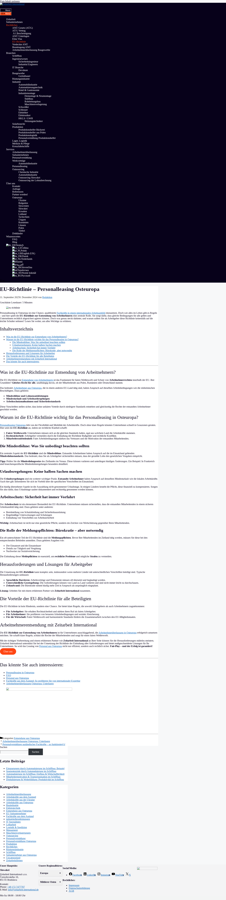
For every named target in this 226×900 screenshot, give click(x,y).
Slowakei (23, 208)
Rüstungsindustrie (21, 78)
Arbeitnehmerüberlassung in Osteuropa (118, 632)
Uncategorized (13, 857)
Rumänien (23, 222)
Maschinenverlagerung (36, 104)
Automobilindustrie (27, 84)
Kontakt (16, 186)
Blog (14, 242)
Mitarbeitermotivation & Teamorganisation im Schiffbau (33, 776)
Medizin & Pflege (21, 143)
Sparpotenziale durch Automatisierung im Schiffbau (31, 771)
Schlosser (23, 109)
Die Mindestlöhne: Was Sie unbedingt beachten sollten (38, 342)
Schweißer (23, 107)
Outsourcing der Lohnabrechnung (34, 180)
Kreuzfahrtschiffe (20, 146)
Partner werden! (20, 194)
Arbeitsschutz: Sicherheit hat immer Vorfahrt (33, 347)
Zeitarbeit (10, 19)
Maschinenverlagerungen (18, 833)
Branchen (11, 53)
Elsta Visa (17, 39)
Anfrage (16, 189)
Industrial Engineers (28, 64)
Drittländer (17, 233)
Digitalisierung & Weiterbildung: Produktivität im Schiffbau (35, 779)
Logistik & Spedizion (16, 827)
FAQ (14, 239)
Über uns (10, 183)
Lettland (22, 214)
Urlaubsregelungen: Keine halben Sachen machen (36, 345)
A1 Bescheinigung (21, 33)
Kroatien (22, 211)
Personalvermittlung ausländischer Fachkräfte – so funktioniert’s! (33, 744)
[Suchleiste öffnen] (2, 7)
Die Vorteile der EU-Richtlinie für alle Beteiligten (30, 356)
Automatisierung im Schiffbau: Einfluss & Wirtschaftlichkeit (35, 774)
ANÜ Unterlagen (20, 36)
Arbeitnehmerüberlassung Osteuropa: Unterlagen (30, 683)
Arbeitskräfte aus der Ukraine (20, 799)
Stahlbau (29, 98)
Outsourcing (18, 169)
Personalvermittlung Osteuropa (21, 841)
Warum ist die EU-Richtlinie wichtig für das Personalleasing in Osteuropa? (42, 339)
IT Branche (17, 67)
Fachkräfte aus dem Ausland (20, 816)
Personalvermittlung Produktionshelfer (37, 138)
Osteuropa (17, 197)
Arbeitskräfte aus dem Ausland (21, 797)
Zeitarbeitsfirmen (14, 860)
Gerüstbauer (24, 76)
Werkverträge (18, 160)
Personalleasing (19, 166)
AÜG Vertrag (19, 30)
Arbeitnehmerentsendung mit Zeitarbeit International (31, 358)
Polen (21, 228)
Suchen (3, 747)
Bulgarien (23, 203)
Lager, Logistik (19, 140)
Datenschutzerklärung (79, 888)
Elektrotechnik (13, 808)
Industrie (16, 82)
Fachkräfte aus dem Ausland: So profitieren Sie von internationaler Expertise (43, 681)
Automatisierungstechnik (30, 87)
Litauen (22, 225)
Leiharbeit (11, 824)
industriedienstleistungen (18, 819)
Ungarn (22, 219)
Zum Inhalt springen (10, 1)
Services (10, 149)
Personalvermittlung (22, 157)
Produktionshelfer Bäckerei (31, 129)
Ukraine (22, 200)
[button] (51, 873)
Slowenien (23, 206)
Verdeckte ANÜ (20, 44)
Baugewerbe (18, 73)
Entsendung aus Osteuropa (27, 738)
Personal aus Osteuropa (50, 646)
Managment (12, 830)
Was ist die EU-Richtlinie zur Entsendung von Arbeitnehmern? (36, 336)
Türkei (21, 230)
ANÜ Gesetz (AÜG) (22, 28)
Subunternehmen (14, 22)
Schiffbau (17, 55)
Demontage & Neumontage (38, 96)
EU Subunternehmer (16, 813)
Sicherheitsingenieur (28, 61)
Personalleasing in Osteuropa (20, 672)
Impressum (74, 885)
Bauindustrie (12, 805)
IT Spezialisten (13, 822)
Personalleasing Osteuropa (13, 425)
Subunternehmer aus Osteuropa (21, 855)
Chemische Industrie (28, 172)
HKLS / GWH (25, 118)
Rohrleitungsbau (33, 101)
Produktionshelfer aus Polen (32, 132)
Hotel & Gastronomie (28, 90)
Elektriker (23, 112)
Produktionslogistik (27, 135)
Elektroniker (24, 115)
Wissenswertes (13, 236)
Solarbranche (18, 124)
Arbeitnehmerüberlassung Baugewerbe (31, 50)
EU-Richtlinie (19, 41)
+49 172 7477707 (16, 887)
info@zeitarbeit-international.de (23, 889)
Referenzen (17, 191)
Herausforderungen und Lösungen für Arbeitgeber (30, 353)
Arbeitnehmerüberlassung (24, 152)
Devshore (23, 70)
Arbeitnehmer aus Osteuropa (28, 388)
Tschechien (23, 217)
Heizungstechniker (34, 121)
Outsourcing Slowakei (29, 177)
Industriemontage (26, 93)
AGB (71, 891)
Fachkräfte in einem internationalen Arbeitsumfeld (81, 313)
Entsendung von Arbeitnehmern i (37, 380)
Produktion (17, 127)
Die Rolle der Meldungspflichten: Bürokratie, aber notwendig (42, 350)
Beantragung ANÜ (21, 47)
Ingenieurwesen (20, 59)
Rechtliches (11, 25)
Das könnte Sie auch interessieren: (22, 361)
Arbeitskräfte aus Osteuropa (19, 802)
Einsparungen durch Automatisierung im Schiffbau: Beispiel (35, 768)
